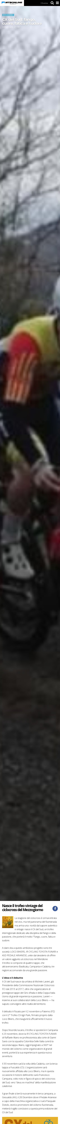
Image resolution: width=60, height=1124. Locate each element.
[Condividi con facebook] (55, 908)
